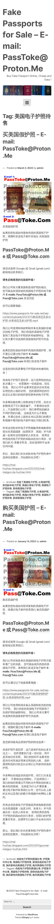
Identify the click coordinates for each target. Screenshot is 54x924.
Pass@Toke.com (31, 256)
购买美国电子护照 (42, 865)
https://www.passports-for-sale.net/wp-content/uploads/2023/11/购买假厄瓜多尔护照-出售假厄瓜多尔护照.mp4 (27, 317)
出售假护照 (44, 482)
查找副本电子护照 (12, 485)
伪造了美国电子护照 (27, 482)
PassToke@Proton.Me (29, 294)
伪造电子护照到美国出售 (29, 859)
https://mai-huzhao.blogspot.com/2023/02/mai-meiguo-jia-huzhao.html (24, 468)
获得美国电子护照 (22, 488)
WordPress (33, 914)
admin (40, 168)
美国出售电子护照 (31, 485)
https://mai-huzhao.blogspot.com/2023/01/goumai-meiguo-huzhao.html (26, 845)
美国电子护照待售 (22, 862)
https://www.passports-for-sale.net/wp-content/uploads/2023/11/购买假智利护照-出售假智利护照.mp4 (26, 694)
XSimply (25, 917)
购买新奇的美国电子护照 (18, 865)
